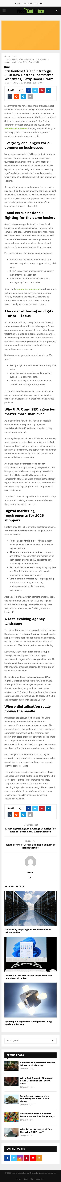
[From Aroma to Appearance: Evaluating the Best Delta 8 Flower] (11, 1099)
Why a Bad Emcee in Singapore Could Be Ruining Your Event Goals (36, 1081)
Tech (7, 67)
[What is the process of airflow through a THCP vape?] (11, 1132)
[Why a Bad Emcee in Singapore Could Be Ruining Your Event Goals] (11, 1081)
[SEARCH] (53, 1041)
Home (17, 4)
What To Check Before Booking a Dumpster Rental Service (30, 846)
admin (9, 83)
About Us (38, 4)
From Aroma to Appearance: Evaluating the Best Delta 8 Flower (34, 1098)
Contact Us (27, 4)
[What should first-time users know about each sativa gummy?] (11, 1117)
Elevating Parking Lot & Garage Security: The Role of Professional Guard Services (30, 830)
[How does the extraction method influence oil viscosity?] (11, 1066)
